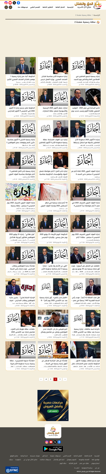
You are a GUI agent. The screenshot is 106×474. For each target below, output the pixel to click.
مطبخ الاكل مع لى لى (30, 459)
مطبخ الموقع (14, 455)
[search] (6, 7)
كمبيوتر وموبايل (71, 459)
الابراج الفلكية (73, 463)
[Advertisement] (53, 41)
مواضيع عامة (95, 459)
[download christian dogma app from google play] (53, 449)
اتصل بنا (76, 468)
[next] (41, 379)
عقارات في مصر (84, 463)
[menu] (10, 7)
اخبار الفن (45, 455)
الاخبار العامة (60, 7)
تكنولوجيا (18, 459)
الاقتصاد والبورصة (84, 459)
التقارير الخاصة (48, 7)
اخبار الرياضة (24, 455)
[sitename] (53, 431)
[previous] (65, 379)
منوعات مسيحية (35, 455)
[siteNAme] (88, 5)
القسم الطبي (35, 7)
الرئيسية (70, 7)
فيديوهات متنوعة (21, 7)
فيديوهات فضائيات (45, 459)
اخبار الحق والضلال (58, 459)
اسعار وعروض (95, 463)
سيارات (11, 459)
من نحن (97, 468)
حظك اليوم (63, 463)
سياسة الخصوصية (87, 468)
